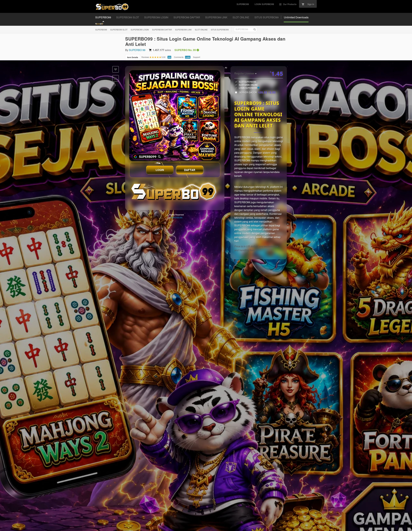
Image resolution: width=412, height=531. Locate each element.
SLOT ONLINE (201, 29)
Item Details (132, 57)
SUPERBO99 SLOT (118, 29)
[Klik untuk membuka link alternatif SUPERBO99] (174, 115)
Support (196, 57)
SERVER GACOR (257, 92)
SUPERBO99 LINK (183, 29)
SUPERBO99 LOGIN (140, 29)
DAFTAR (189, 170)
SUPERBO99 (101, 29)
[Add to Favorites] (115, 69)
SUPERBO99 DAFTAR (162, 29)
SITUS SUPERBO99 (220, 29)
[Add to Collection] (115, 78)
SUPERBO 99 (137, 50)
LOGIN (160, 170)
